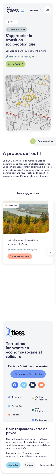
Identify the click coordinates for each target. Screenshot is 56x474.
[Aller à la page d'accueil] (16, 10)
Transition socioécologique (22, 56)
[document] (28, 447)
